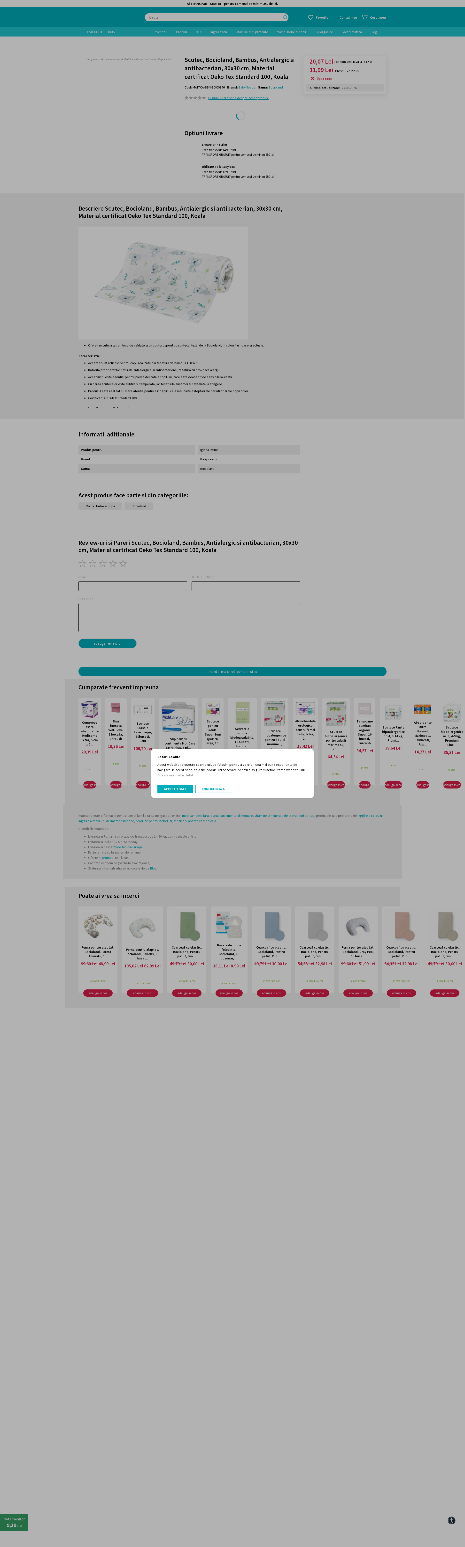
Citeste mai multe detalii (175, 775)
